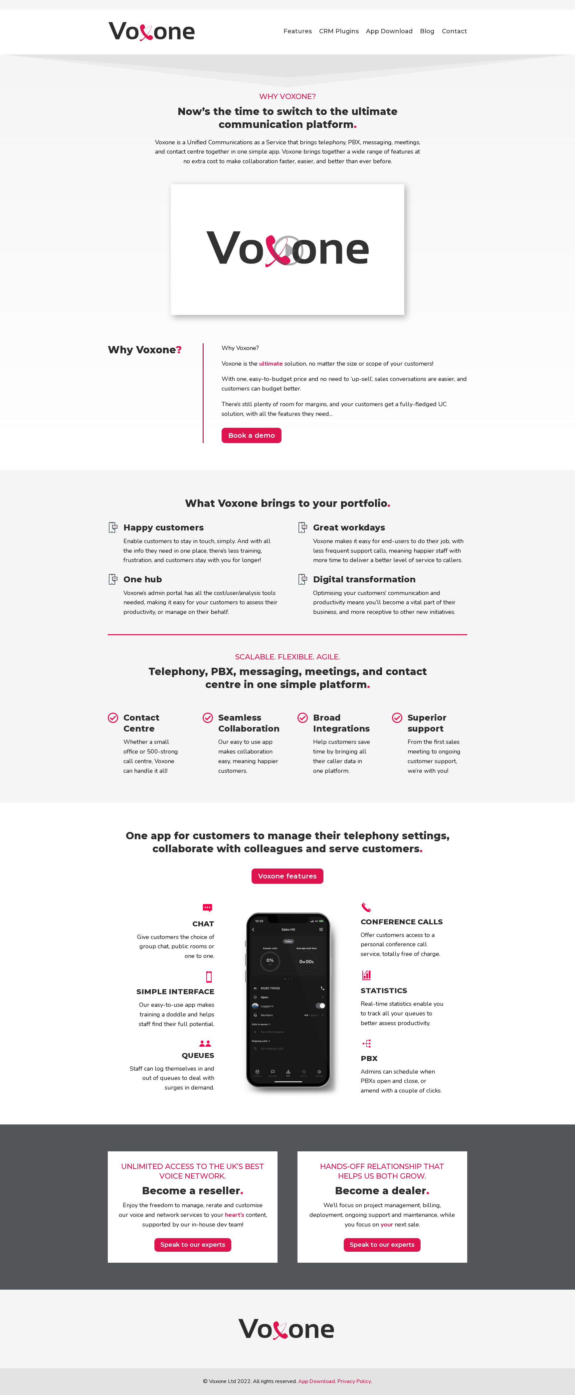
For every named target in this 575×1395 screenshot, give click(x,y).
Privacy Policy (354, 1381)
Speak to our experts (192, 1244)
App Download (389, 31)
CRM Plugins (339, 31)
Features (298, 31)
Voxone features (287, 876)
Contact (454, 31)
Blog (427, 31)
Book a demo (251, 435)
